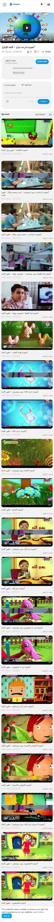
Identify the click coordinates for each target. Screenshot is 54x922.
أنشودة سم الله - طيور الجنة (13, 588)
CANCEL (31, 101)
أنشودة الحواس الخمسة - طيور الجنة (16, 785)
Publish (43, 101)
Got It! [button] (7, 915)
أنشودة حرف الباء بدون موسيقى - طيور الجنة (19, 391)
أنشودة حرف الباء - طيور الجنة (13, 431)
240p (45, 28)
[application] (27, 28)
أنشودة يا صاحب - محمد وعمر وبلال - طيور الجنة (21, 234)
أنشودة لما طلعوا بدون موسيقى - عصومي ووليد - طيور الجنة (26, 273)
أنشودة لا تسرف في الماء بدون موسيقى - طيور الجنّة (23, 824)
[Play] (3, 39)
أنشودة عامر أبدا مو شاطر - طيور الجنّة (17, 706)
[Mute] (40, 39)
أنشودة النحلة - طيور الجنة (12, 509)
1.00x (32, 39)
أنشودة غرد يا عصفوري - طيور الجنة (16, 667)
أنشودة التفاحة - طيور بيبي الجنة (14, 150)
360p (45, 39)
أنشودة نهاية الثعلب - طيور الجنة (14, 352)
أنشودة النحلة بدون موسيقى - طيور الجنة (18, 470)
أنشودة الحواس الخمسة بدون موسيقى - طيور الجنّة (22, 745)
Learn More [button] (38, 912)
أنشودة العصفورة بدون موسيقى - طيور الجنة (19, 863)
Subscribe (42, 61)
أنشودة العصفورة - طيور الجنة (13, 903)
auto (44, 33)
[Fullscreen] (50, 39)
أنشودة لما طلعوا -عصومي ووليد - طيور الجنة (19, 313)
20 (36, 39)
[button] (49, 4)
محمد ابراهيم (10, 60)
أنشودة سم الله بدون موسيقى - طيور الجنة (19, 549)
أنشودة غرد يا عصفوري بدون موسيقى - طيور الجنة (22, 627)
